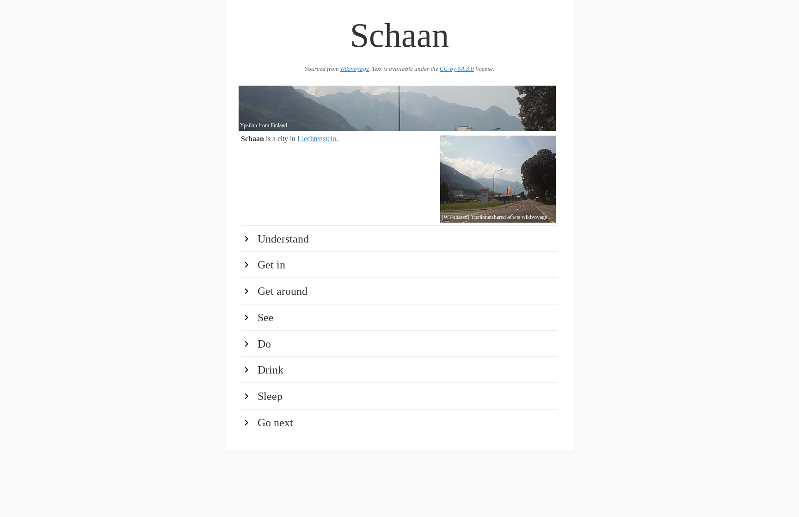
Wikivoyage (354, 69)
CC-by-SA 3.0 (457, 69)
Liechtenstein (316, 139)
